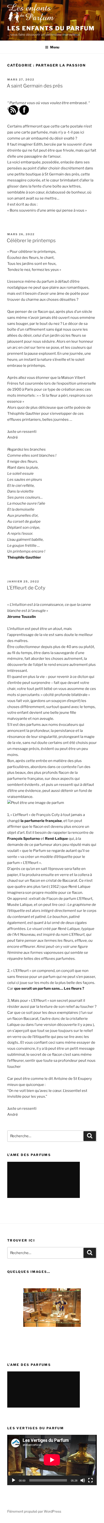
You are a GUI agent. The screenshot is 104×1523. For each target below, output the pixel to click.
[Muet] (82, 1480)
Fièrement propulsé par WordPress (34, 1511)
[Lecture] (13, 1480)
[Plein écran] (90, 1480)
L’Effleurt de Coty (26, 588)
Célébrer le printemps (31, 240)
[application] (52, 1460)
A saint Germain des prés (35, 86)
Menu (54, 47)
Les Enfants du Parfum (51, 28)
